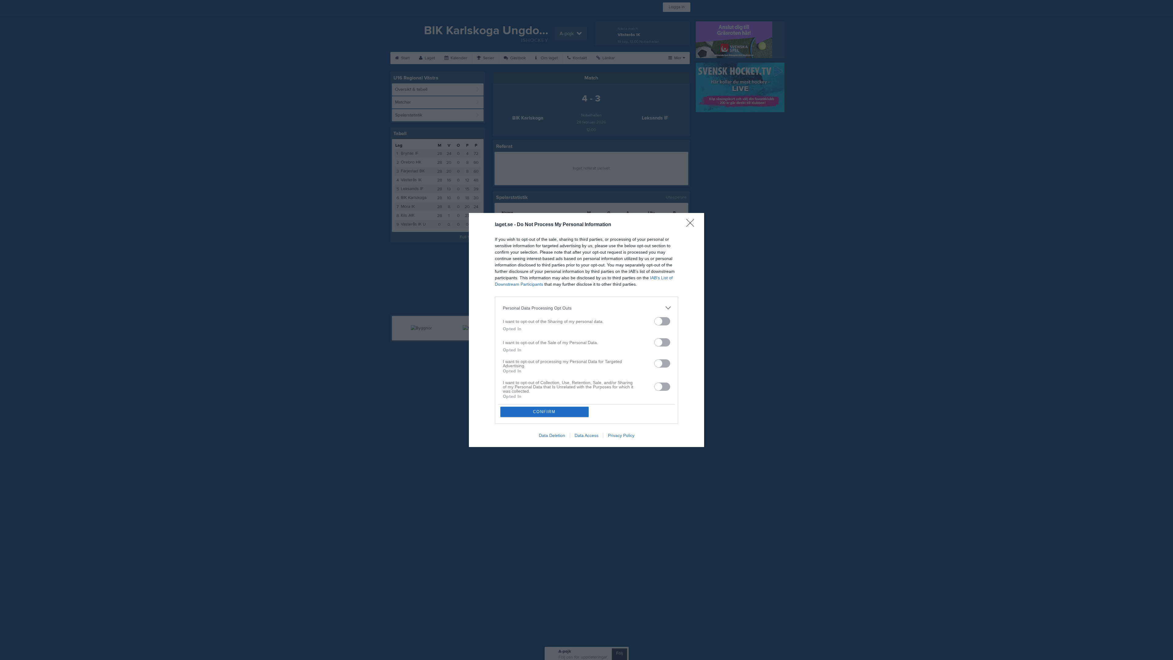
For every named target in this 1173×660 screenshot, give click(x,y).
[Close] (692, 225)
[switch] (662, 321)
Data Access (586, 435)
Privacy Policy (621, 435)
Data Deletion (552, 435)
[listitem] (586, 308)
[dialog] (586, 330)
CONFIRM (544, 411)
